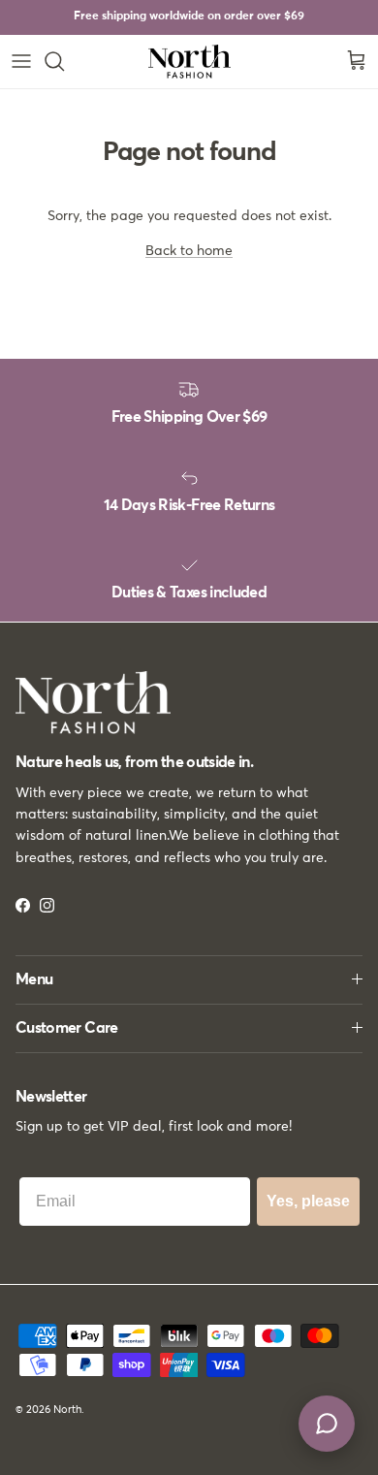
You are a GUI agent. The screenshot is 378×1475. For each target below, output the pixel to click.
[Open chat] (327, 1423)
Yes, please (308, 1201)
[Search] (64, 61)
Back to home (189, 251)
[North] (189, 62)
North (67, 1409)
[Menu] (21, 61)
